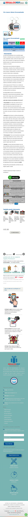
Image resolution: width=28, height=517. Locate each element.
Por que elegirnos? (8, 413)
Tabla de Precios (7, 417)
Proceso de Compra (8, 415)
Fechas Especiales (8, 419)
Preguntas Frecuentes (8, 421)
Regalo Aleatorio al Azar (14, 455)
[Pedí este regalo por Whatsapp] (14, 179)
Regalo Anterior (8, 254)
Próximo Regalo (19, 254)
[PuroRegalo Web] (19, 277)
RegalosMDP (12, 511)
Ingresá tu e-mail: (7, 437)
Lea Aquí (16, 203)
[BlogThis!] (5, 229)
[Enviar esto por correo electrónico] (4, 229)
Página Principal (7, 409)
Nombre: (5, 432)
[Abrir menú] (26, 3)
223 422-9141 (10, 390)
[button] (23, 24)
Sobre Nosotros (7, 411)
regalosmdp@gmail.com (12, 392)
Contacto (6, 423)
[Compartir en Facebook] (8, 229)
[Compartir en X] (6, 229)
